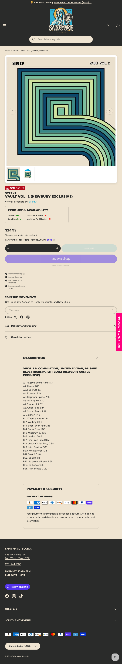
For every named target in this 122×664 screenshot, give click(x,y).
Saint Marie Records (20, 656)
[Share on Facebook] (21, 317)
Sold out (89, 248)
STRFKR (33, 201)
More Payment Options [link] (61, 265)
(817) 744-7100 (13, 564)
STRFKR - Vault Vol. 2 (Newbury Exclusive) (30, 51)
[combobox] (61, 39)
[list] (61, 111)
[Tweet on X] (15, 317)
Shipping (9, 235)
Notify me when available (118, 332)
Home (7, 51)
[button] (117, 25)
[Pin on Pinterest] (28, 317)
